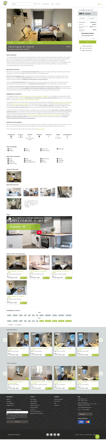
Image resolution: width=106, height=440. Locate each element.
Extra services (33, 403)
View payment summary (87, 33)
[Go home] (5, 3)
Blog (52, 4)
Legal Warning (23, 414)
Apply (93, 38)
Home (38, 4)
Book (87, 42)
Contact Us (57, 4)
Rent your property (58, 399)
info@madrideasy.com (86, 407)
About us (8, 399)
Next (69, 25)
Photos (11, 42)
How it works (33, 399)
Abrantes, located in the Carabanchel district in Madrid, (33, 96)
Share (69, 46)
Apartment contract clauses (36, 413)
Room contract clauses (35, 411)
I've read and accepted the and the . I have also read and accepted (16, 416)
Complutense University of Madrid (62, 102)
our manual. (41, 129)
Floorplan (40, 42)
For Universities (10, 403)
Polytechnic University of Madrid (19, 104)
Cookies (77, 434)
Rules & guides (33, 401)
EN (101, 4)
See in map (21, 42)
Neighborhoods (10, 405)
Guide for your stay (34, 405)
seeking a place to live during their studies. (27, 99)
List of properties (45, 4)
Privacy (81, 434)
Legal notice (95, 434)
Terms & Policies (88, 434)
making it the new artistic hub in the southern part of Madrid (43, 115)
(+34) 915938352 (86, 409)
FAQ (55, 403)
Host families (57, 401)
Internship (8, 401)
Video (30, 42)
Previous (9, 25)
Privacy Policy (13, 415)
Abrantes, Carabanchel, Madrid (18, 49)
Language (81, 414)
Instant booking (34, 407)
